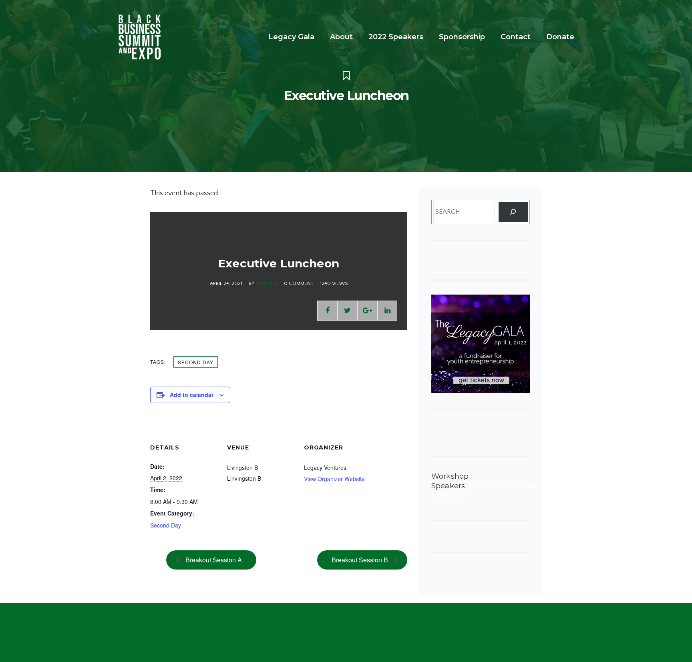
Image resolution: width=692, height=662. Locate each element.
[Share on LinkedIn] (387, 311)
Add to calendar (191, 395)
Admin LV (266, 283)
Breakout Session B (361, 559)
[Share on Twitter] (347, 311)
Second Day (195, 362)
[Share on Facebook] (327, 311)
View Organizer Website (334, 479)
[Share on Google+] (367, 311)
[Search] (513, 212)
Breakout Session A (213, 559)
